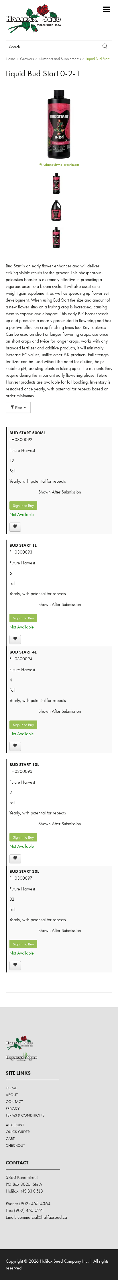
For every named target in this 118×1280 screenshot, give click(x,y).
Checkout (15, 1145)
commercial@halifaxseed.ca (42, 1217)
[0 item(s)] (98, 7)
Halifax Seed (38, 18)
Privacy (12, 1108)
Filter (18, 407)
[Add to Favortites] (15, 527)
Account (15, 1124)
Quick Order (18, 1131)
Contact (14, 1101)
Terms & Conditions (25, 1115)
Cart (10, 1138)
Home (11, 1087)
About (12, 1094)
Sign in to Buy (23, 505)
